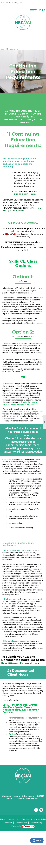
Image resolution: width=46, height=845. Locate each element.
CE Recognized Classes (21, 209)
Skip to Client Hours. (24, 194)
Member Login (37, 10)
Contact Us (13, 819)
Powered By (17, 826)
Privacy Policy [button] (36, 823)
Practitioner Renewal (16, 663)
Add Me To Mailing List (11, 2)
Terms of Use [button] (21, 823)
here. (12, 695)
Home (2, 49)
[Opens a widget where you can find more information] (37, 841)
